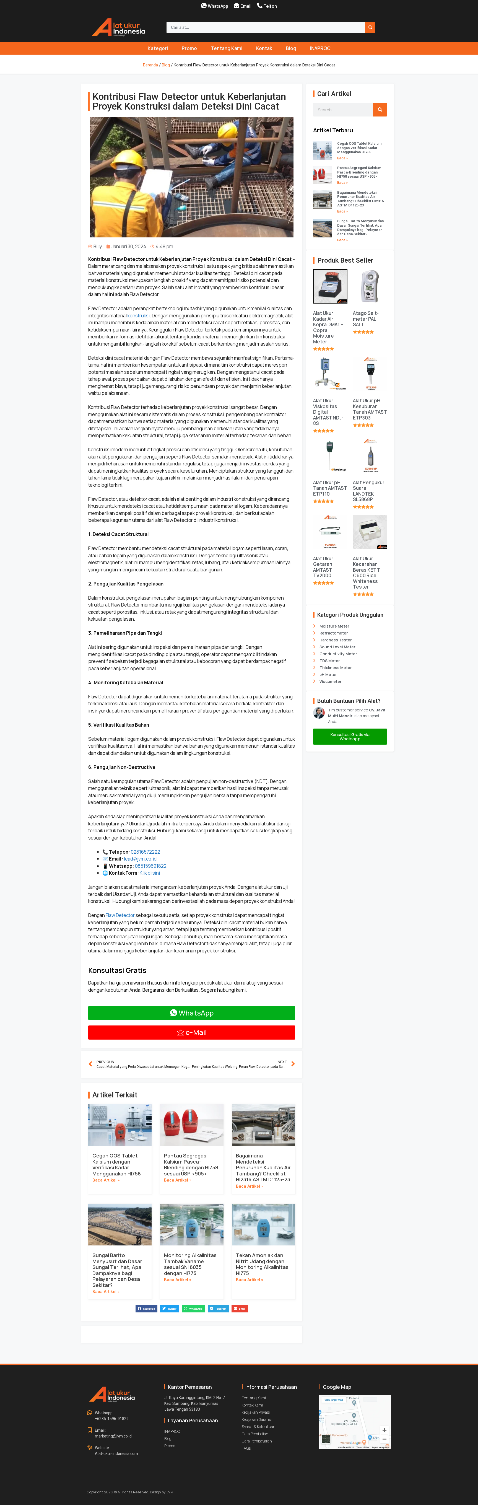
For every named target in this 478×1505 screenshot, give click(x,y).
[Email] (236, 5)
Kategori (158, 48)
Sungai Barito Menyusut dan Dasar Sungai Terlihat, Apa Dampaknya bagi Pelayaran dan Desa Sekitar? (117, 1270)
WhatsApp (218, 6)
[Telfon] (260, 5)
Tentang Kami (226, 48)
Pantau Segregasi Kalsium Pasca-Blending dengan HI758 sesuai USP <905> (191, 1164)
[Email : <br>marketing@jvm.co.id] (89, 1430)
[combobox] (266, 27)
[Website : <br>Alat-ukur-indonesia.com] (89, 1447)
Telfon (270, 6)
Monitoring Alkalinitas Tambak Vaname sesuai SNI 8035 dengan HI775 (190, 1264)
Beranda (150, 65)
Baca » (342, 158)
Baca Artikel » (105, 1180)
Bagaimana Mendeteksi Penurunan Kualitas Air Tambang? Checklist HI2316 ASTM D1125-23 (263, 1167)
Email (245, 6)
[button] (146, 1308)
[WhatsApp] (204, 5)
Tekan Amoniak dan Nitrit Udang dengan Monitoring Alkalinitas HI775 (262, 1264)
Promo (189, 48)
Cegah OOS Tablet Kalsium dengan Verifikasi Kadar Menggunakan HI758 (116, 1164)
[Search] (370, 27)
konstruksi (139, 315)
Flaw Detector (120, 915)
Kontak (264, 48)
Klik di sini (150, 873)
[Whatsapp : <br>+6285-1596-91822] (89, 1413)
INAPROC (320, 48)
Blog (291, 48)
